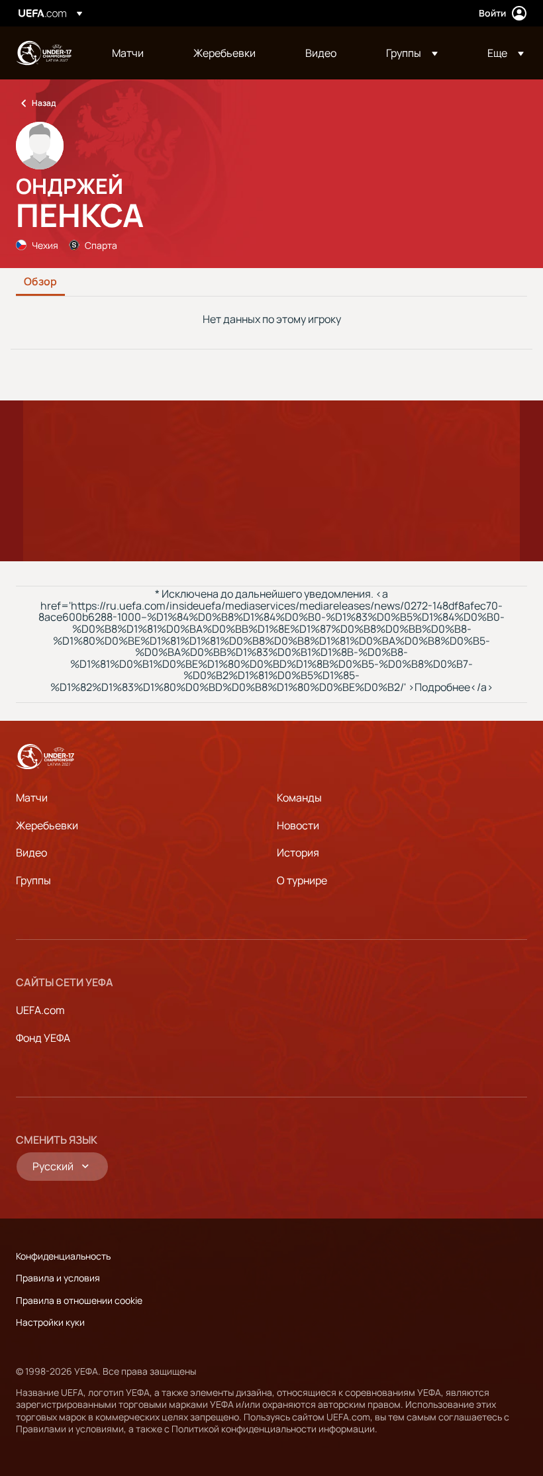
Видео (31, 852)
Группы (33, 880)
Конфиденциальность (63, 1256)
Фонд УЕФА (43, 1038)
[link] (127, 53)
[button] (411, 53)
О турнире (302, 880)
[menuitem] (136, 53)
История (298, 852)
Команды (299, 797)
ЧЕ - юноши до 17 (44, 53)
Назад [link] (44, 103)
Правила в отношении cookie (79, 1300)
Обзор (40, 282)
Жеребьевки (47, 825)
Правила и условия (58, 1277)
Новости (298, 825)
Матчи (32, 797)
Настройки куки (50, 1322)
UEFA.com (40, 1010)
